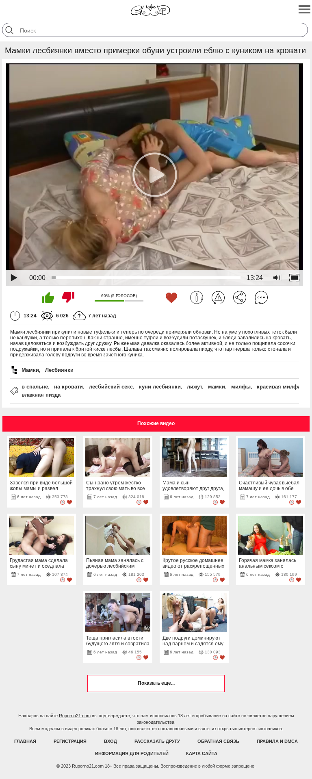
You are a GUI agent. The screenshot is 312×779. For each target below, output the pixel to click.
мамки (216, 387)
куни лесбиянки (160, 387)
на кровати (68, 387)
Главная (25, 741)
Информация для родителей (132, 753)
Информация (196, 297)
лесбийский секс (111, 387)
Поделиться (240, 297)
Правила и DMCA (277, 741)
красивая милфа (279, 387)
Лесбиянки (59, 370)
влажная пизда (41, 395)
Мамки (30, 370)
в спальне (35, 387)
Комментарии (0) (261, 297)
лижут (194, 387)
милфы (241, 387)
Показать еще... (156, 683)
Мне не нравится (68, 297)
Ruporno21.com (75, 715)
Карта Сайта (201, 753)
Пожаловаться (218, 297)
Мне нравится (48, 297)
